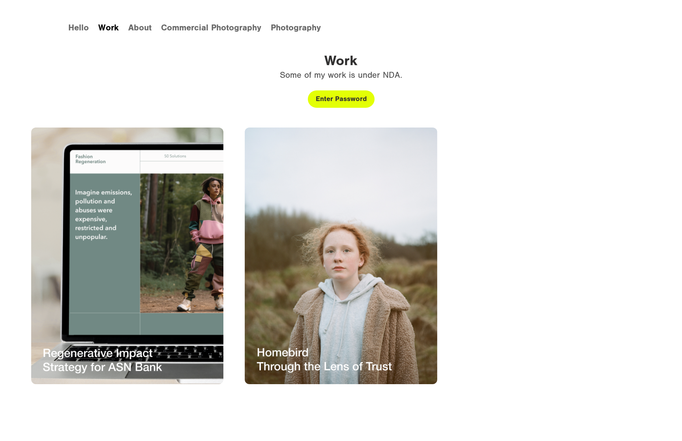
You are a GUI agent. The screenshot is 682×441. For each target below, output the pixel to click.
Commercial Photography (211, 28)
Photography (296, 28)
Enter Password (341, 99)
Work (108, 28)
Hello (78, 28)
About (140, 28)
